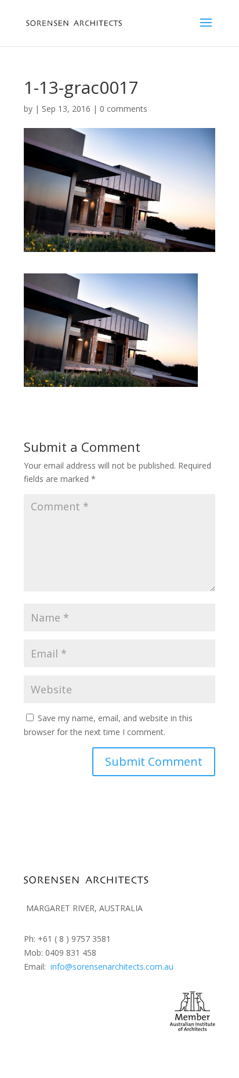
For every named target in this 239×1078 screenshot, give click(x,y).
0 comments (123, 108)
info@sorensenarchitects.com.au (111, 966)
